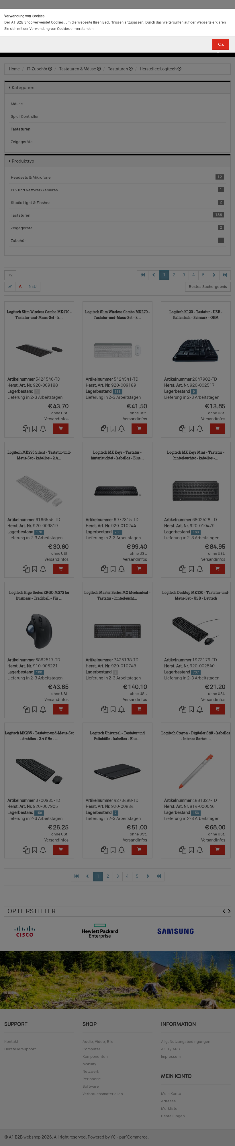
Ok (221, 44)
